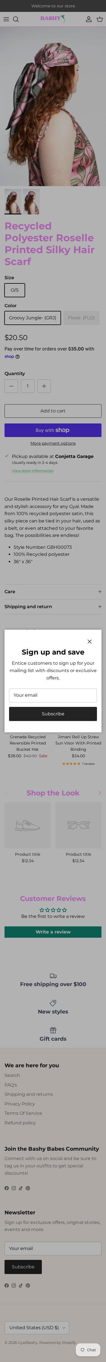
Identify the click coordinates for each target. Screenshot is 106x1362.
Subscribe (53, 713)
